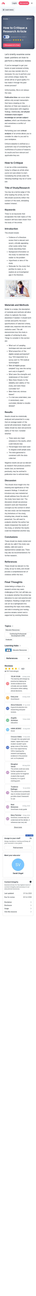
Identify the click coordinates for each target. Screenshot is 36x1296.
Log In (14, 3)
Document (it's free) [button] (13, 45)
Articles (5, 19)
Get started (24, 3)
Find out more (18, 847)
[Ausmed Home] (3, 3)
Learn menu (9, 10)
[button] (32, 3)
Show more (18, 827)
